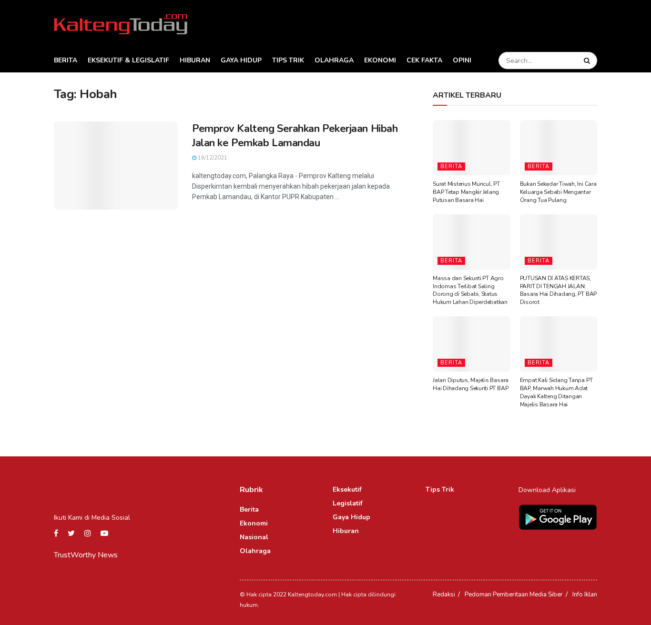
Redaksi (444, 594)
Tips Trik (288, 60)
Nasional (254, 537)
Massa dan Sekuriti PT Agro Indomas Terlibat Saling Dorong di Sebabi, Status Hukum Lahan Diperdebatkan (470, 290)
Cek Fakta (424, 60)
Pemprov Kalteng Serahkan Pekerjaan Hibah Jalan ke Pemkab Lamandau (294, 136)
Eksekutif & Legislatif (128, 60)
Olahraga (334, 60)
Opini (462, 60)
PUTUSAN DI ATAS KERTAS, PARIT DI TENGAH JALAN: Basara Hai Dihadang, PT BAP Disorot (558, 290)
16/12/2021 (211, 157)
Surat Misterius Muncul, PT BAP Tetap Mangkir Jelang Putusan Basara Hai (466, 192)
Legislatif (348, 503)
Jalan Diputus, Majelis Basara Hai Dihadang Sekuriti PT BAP (471, 384)
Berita (65, 60)
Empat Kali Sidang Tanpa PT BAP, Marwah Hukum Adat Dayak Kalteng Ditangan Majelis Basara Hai (556, 392)
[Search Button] (588, 60)
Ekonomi (380, 60)
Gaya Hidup (241, 60)
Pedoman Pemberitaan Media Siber (514, 594)
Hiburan (195, 60)
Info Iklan (584, 594)
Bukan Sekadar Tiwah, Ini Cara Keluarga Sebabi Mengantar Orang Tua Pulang (558, 192)
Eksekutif (347, 489)
